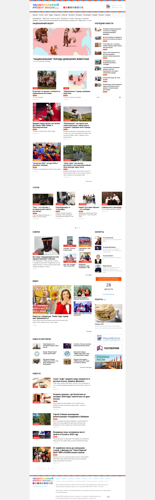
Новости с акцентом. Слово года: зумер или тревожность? (50, 317)
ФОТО (90, 478)
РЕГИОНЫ (64, 478)
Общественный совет (92, 481)
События (36, 120)
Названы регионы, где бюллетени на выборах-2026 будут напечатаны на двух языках (71, 396)
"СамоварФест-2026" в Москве (85, 249)
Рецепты (99, 299)
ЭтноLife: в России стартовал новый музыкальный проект (82, 344)
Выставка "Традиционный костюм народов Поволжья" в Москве (46, 258)
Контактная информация (68, 481)
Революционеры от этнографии (63, 208)
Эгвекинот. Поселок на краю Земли (69, 249)
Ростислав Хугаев (108, 238)
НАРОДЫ (58, 478)
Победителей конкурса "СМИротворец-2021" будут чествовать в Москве (82, 361)
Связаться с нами (117, 7)
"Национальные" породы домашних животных (61, 59)
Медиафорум (64, 18)
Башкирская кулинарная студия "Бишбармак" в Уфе (84, 266)
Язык (35, 386)
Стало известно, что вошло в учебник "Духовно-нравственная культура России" (112, 45)
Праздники (37, 160)
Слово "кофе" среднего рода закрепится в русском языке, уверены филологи (71, 380)
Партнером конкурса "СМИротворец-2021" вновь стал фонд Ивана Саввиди (81, 353)
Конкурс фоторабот (55, 18)
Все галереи (89, 275)
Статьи (36, 187)
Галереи (36, 232)
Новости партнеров (42, 339)
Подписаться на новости (41, 486)
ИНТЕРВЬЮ (71, 478)
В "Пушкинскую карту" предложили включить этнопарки (109, 62)
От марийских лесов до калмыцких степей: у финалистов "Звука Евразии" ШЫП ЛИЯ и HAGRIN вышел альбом (70, 450)
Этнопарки (71, 18)
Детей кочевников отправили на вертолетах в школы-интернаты (112, 38)
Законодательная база (80, 481)
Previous (30, 41)
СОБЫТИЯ (78, 478)
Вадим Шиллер (107, 266)
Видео (35, 281)
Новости (37, 373)
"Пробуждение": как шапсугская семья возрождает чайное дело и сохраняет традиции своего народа (76, 125)
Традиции (85, 261)
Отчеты (106, 481)
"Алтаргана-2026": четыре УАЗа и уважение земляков (45, 164)
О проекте (58, 481)
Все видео (89, 331)
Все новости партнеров (86, 367)
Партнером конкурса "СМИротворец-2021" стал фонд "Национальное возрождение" (50, 362)
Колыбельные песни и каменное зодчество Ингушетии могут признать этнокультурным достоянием (112, 87)
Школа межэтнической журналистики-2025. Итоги (81, 298)
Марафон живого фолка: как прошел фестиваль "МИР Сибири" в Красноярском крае (46, 125)
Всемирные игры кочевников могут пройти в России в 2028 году (69, 433)
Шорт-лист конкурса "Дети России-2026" (69, 265)
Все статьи (89, 181)
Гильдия (107, 15)
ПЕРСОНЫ (84, 478)
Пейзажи (69, 245)
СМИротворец (46, 18)
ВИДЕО (102, 478)
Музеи (35, 253)
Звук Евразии (85, 18)
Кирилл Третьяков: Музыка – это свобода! (89, 208)
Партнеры (101, 481)
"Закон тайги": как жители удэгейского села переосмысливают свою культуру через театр (77, 165)
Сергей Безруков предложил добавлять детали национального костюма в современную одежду (111, 70)
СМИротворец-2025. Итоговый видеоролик (82, 314)
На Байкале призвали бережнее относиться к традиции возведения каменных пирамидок (112, 31)
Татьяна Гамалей (108, 256)
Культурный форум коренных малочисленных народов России (108, 279)
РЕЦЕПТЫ (96, 478)
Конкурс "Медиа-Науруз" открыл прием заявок (50, 352)
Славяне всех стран (109, 207)
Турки (104, 299)
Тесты (35, 88)
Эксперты (99, 232)
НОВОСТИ (108, 478)
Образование (78, 18)
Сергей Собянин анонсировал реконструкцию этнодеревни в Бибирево (71, 415)
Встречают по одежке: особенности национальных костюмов (46, 92)
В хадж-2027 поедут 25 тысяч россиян (111, 78)
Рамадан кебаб (99, 324)
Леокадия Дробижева (109, 247)
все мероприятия (108, 294)
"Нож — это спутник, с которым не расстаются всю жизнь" (42, 209)
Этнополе (67, 120)
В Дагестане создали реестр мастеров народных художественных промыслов (111, 54)
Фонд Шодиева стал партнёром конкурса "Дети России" (51, 345)
